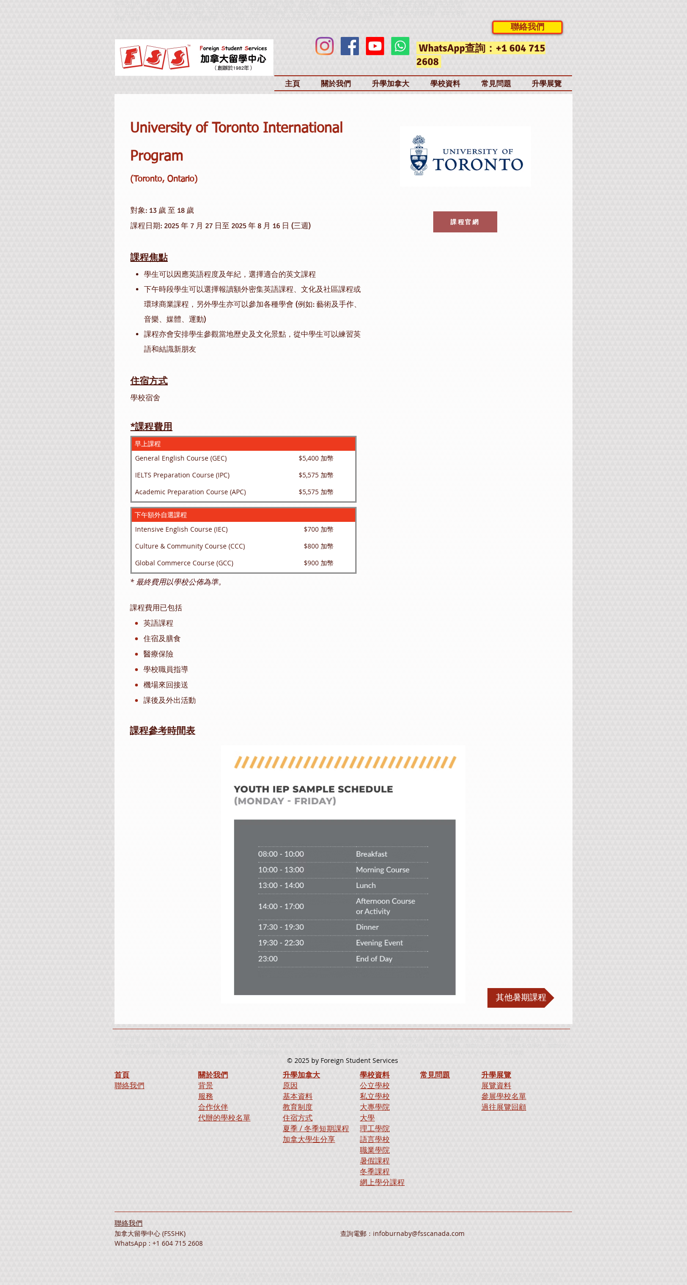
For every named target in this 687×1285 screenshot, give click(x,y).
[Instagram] (324, 46)
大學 (367, 1117)
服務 (205, 1096)
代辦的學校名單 (224, 1117)
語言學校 (375, 1139)
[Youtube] (375, 46)
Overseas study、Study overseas (261, 18)
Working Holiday (478, 1052)
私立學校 (375, 1096)
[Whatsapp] (400, 46)
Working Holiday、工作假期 (339, 18)
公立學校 (375, 1085)
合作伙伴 (213, 1107)
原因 (290, 1085)
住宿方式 (298, 1117)
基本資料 (298, 1096)
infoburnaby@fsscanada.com (419, 1233)
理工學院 (375, 1128)
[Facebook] (350, 46)
